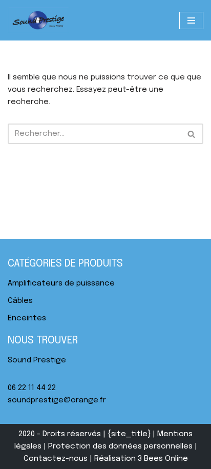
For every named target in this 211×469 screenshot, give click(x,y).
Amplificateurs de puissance (61, 283)
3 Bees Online (163, 459)
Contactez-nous (56, 459)
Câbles (20, 301)
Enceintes (27, 318)
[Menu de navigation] (191, 20)
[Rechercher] (191, 134)
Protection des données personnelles (120, 446)
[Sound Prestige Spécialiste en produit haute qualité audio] (38, 20)
